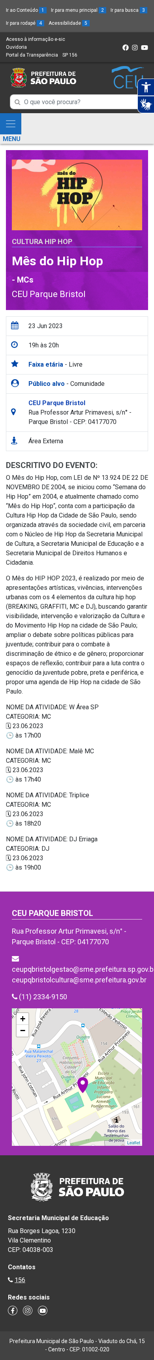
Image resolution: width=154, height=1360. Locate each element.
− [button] (22, 1030)
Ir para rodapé (24, 23)
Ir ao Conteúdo (25, 10)
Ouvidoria (16, 47)
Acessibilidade (68, 23)
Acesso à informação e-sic (35, 39)
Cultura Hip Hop (42, 241)
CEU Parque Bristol (49, 294)
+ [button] (22, 1019)
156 (20, 1280)
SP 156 (69, 55)
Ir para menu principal (77, 10)
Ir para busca (128, 10)
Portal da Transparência (32, 55)
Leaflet (133, 1142)
